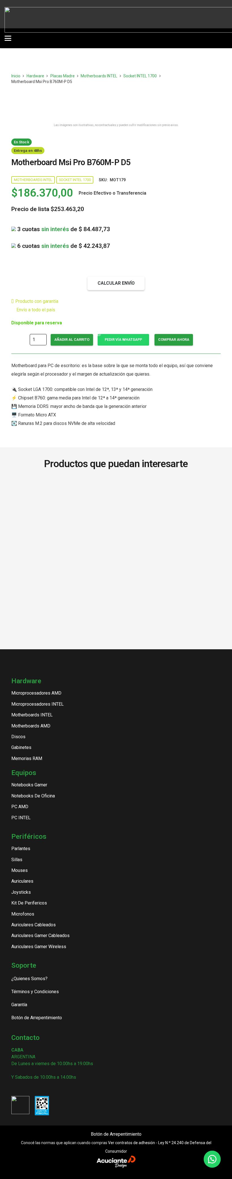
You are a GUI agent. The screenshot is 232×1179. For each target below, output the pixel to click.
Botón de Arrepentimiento (116, 1134)
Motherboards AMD (30, 726)
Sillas (16, 859)
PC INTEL (21, 817)
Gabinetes (21, 747)
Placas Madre (62, 76)
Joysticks (21, 892)
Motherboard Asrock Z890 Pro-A (62, 530)
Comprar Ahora (173, 339)
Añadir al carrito (71, 339)
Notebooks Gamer (29, 785)
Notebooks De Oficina (33, 796)
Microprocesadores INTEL (37, 704)
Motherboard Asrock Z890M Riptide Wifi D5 (169, 488)
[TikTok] (33, 1088)
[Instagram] (13, 1088)
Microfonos (22, 914)
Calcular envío (116, 283)
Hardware (35, 76)
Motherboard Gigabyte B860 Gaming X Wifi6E (62, 488)
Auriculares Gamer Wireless (38, 946)
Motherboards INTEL (99, 76)
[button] (58, 38)
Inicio (15, 76)
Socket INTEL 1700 (140, 76)
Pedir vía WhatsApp (123, 339)
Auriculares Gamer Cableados (40, 935)
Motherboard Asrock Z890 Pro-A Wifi (62, 509)
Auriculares (22, 881)
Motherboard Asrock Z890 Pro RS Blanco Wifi (169, 509)
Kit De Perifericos (29, 903)
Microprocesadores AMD (36, 693)
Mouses (19, 870)
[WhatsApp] (43, 1088)
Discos (18, 736)
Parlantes (20, 848)
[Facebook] (23, 1088)
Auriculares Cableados (33, 924)
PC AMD (19, 806)
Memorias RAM (26, 758)
